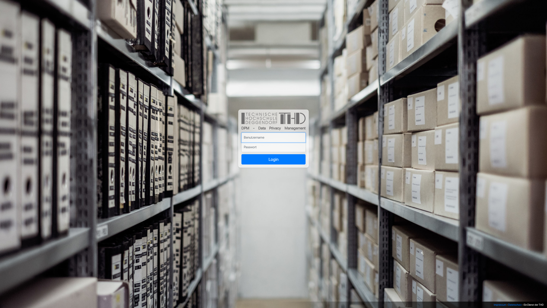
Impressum (500, 304)
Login (274, 159)
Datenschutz (515, 304)
